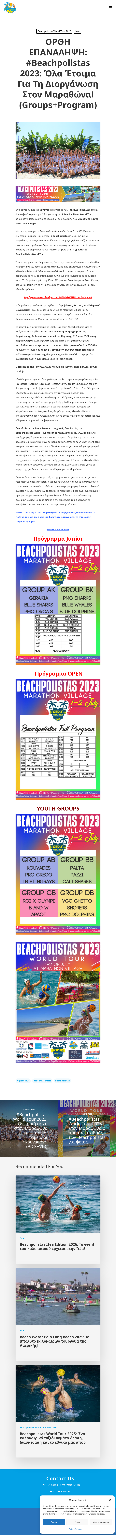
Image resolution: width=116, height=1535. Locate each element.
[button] (110, 1499)
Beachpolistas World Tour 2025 (35, 1427)
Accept (54, 1522)
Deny (77, 1522)
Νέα (77, 31)
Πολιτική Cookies (76, 1529)
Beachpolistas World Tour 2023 (54, 31)
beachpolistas (62, 1080)
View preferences (101, 1522)
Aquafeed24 (23, 1080)
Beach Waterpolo (42, 1080)
